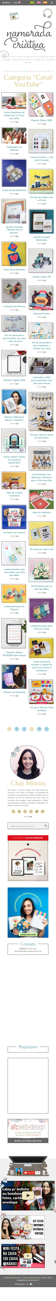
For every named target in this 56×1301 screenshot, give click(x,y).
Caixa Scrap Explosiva (14, 190)
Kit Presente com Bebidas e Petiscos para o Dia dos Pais (41, 477)
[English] (39, 2)
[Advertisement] (28, 1000)
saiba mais (12, 101)
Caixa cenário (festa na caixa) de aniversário (14, 460)
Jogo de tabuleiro (41, 512)
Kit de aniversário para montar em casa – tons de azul (14, 338)
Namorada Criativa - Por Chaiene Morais (22, 1278)
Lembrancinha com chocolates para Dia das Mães (14, 572)
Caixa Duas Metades (14, 269)
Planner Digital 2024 (14, 380)
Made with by (22, 1284)
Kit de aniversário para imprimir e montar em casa (41, 345)
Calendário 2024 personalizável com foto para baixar (41, 380)
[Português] (32, 2)
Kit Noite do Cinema (14, 532)
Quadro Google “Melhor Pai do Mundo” (14, 230)
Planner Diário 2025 (41, 120)
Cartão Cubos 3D (41, 277)
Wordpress (33, 1280)
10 (39, 729)
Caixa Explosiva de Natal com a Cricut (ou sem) (14, 115)
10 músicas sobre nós (41, 549)
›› (46, 729)
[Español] (45, 2)
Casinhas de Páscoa (14, 306)
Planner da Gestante (14, 692)
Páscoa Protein (41, 313)
